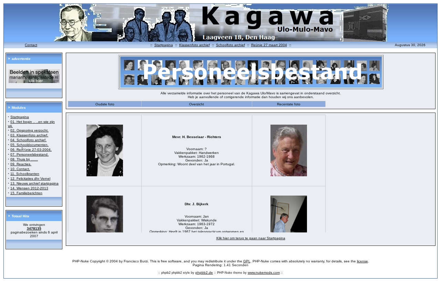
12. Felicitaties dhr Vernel (30, 178)
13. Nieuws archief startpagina (34, 183)
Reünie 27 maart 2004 (269, 45)
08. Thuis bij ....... (24, 159)
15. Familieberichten (26, 193)
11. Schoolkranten (24, 174)
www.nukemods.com (264, 272)
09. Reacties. (20, 164)
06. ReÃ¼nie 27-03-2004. (31, 150)
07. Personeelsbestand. (29, 154)
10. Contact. (20, 169)
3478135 (34, 228)
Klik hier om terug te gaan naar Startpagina (250, 238)
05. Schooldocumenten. (29, 145)
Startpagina (163, 45)
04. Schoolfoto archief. (28, 140)
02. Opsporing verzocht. (29, 130)
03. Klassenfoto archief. (29, 135)
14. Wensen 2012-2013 (29, 188)
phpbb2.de (204, 272)
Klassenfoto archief (194, 45)
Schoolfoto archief (230, 45)
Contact (31, 45)
